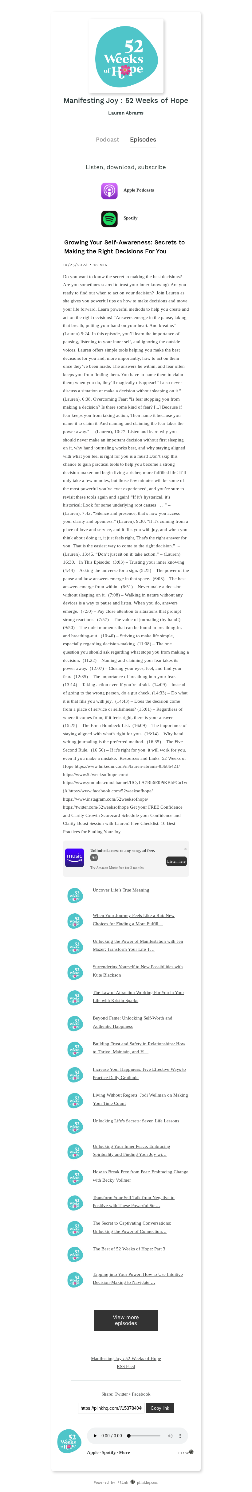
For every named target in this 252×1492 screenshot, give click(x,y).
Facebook (141, 1394)
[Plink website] (132, 1482)
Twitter (121, 1394)
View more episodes (126, 1320)
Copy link (160, 1408)
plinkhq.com (147, 1482)
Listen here (176, 861)
